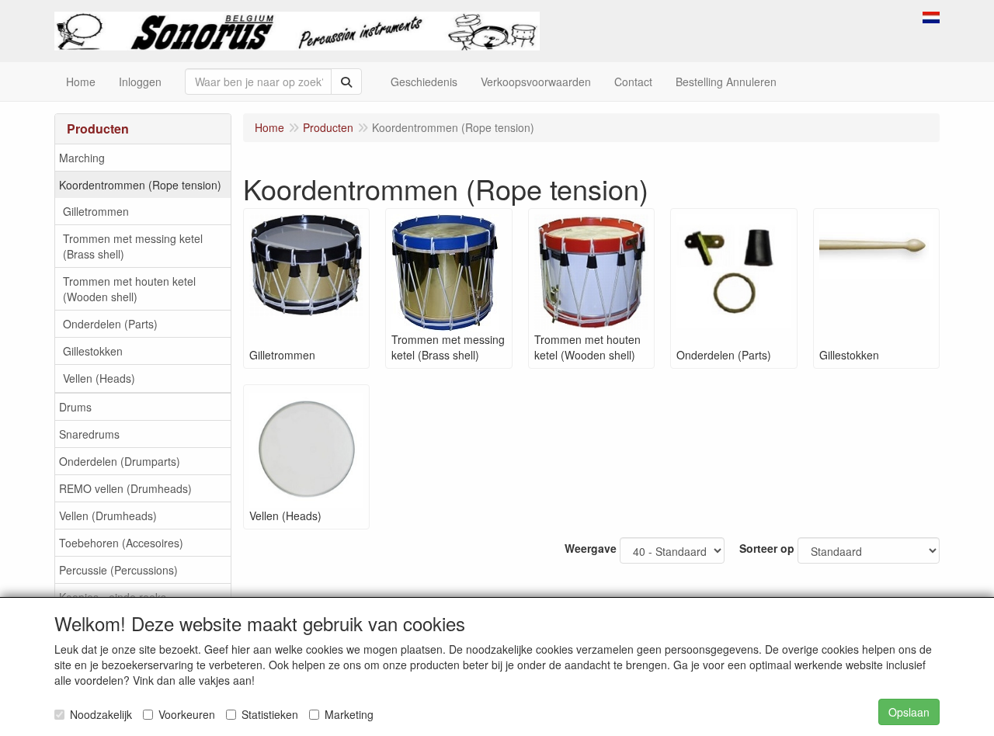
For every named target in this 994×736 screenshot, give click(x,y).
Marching (82, 157)
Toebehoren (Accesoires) (121, 542)
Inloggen (140, 81)
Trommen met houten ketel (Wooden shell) (129, 288)
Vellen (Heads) (99, 378)
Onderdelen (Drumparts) (119, 461)
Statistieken (270, 714)
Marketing (349, 714)
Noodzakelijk (101, 714)
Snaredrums (89, 434)
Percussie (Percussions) (118, 570)
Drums (75, 407)
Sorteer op (766, 548)
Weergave (591, 548)
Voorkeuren (186, 714)
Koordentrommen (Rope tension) (140, 185)
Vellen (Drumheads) (108, 515)
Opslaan (909, 712)
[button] (931, 15)
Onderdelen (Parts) (110, 324)
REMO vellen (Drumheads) (125, 488)
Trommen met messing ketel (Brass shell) (133, 246)
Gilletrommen (96, 211)
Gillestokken (93, 351)
